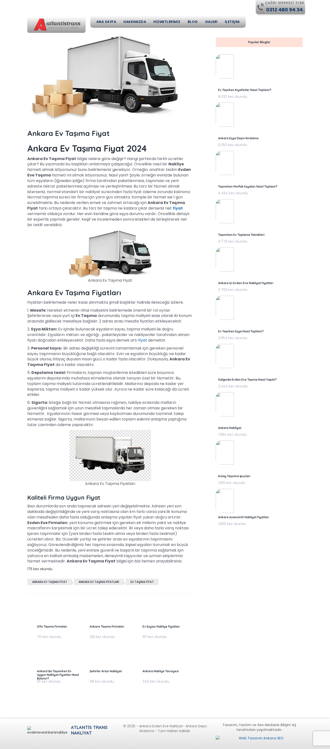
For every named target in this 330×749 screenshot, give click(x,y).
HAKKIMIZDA (134, 21)
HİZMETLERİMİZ (166, 21)
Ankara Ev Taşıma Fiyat (49, 582)
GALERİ (211, 21)
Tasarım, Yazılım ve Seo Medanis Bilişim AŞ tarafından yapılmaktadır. (259, 727)
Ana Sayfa (106, 21)
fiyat (142, 340)
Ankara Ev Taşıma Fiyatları (99, 582)
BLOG (193, 21)
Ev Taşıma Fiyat (142, 582)
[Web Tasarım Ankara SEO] (259, 740)
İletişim (232, 21)
